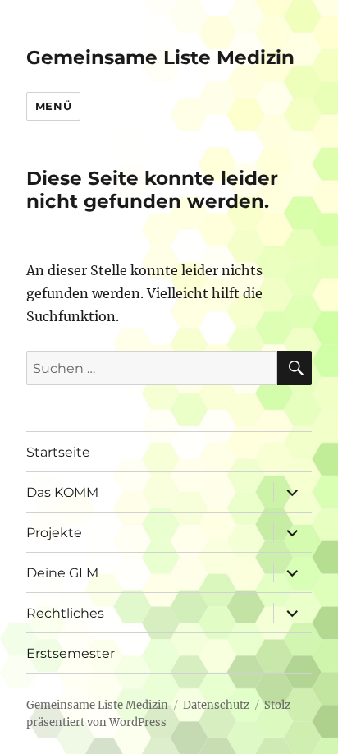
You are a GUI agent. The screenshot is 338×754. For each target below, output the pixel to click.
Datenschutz (216, 705)
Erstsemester (70, 653)
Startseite (58, 452)
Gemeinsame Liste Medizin (160, 57)
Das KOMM (62, 492)
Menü (53, 106)
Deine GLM (62, 573)
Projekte (54, 532)
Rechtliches (65, 613)
